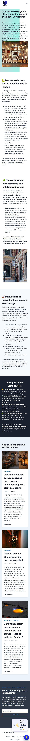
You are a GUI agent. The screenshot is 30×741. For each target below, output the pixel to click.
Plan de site (20, 736)
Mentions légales (15, 739)
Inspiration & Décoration (11, 620)
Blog (13, 736)
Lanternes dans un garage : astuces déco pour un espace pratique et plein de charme (14, 481)
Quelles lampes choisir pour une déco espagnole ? (13, 557)
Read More (8, 524)
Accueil (8, 736)
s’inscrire (15, 714)
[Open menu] (26, 3)
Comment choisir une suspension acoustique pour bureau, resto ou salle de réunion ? (13, 630)
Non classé (7, 471)
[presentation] (15, 460)
